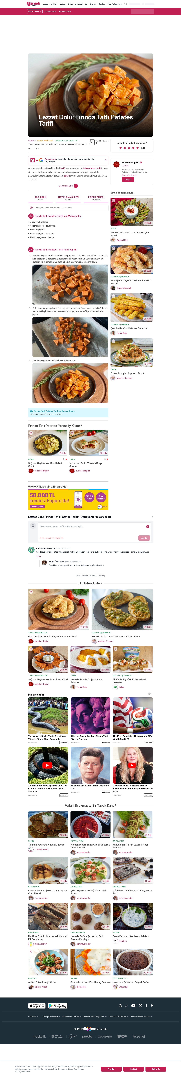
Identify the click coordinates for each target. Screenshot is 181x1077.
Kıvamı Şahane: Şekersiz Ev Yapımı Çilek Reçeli (47, 892)
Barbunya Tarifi (65, 11)
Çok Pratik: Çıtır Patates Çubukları (129, 328)
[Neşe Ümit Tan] (44, 562)
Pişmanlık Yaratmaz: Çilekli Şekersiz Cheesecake (90, 846)
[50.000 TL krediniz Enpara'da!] (68, 499)
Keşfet (102, 4)
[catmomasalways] (31, 550)
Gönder (144, 538)
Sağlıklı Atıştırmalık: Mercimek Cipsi (48, 679)
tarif (62, 168)
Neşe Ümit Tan (56, 561)
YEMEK (31, 141)
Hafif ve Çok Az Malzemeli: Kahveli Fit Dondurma (47, 938)
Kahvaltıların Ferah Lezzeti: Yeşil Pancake (130, 846)
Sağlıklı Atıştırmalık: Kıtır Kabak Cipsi (45, 464)
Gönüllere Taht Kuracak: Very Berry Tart (132, 892)
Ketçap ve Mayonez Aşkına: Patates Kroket (131, 282)
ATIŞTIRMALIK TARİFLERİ (66, 141)
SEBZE (31, 459)
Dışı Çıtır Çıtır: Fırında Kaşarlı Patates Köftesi (52, 636)
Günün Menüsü (75, 4)
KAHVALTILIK (118, 841)
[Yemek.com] (33, 4)
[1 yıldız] (120, 148)
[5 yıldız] (137, 148)
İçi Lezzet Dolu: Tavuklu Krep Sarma (85, 464)
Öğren (93, 4)
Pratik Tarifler (33, 11)
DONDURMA (33, 932)
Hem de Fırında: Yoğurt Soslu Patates (86, 681)
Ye (86, 4)
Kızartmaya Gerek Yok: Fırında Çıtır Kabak (130, 234)
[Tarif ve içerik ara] (125, 4)
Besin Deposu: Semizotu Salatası (131, 936)
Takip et (128, 179)
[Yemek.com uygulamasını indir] (37, 1006)
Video (62, 4)
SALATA (116, 932)
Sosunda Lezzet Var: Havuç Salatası (90, 982)
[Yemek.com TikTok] (126, 1005)
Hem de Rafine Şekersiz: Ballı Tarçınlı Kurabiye (86, 938)
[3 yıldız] (129, 148)
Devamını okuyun (129, 175)
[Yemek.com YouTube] (133, 1005)
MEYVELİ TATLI (76, 841)
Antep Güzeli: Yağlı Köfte (42, 982)
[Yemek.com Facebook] (146, 1005)
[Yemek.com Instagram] (120, 1005)
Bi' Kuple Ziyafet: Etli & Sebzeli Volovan (129, 681)
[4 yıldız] (133, 148)
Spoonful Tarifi (50, 11)
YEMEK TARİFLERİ (45, 141)
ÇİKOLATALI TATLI (120, 978)
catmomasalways (45, 548)
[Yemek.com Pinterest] (152, 1005)
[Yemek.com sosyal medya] (86, 1029)
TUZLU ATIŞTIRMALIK (120, 277)
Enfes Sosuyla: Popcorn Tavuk (127, 373)
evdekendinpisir (130, 162)
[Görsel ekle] (147, 526)
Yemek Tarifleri (50, 4)
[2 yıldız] (125, 148)
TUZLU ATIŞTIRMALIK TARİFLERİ (42, 144)
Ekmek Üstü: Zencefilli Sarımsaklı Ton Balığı (116, 636)
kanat (66, 176)
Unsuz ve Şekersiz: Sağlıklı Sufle (131, 982)
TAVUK (72, 459)
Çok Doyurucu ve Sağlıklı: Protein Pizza (88, 892)
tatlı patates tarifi (92, 168)
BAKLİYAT (32, 978)
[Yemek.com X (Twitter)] (140, 1005)
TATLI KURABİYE (77, 932)
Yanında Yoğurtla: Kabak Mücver (46, 844)
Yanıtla (38, 556)
